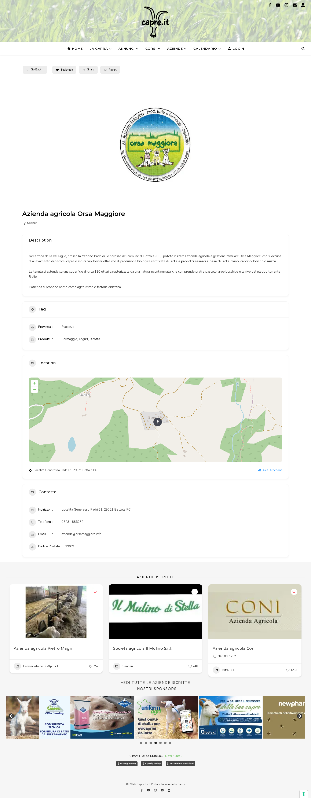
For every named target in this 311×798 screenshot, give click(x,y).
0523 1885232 (72, 522)
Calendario (205, 49)
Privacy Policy (128, 763)
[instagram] (287, 5)
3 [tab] (151, 743)
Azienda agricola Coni (234, 648)
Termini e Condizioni (182, 763)
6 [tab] (165, 743)
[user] (303, 5)
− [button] (34, 389)
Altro (225, 670)
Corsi (151, 49)
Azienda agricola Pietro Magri (43, 648)
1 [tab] (141, 743)
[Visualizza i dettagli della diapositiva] (88, 717)
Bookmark (67, 69)
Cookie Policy (153, 763)
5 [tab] (160, 743)
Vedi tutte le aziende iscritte (155, 683)
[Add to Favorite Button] (95, 592)
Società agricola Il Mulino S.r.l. (142, 648)
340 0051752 (227, 656)
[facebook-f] (270, 5)
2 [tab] (146, 743)
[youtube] (279, 5)
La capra (98, 49)
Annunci (126, 49)
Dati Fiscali (174, 756)
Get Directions (272, 470)
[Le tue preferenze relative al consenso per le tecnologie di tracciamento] (304, 794)
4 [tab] (155, 743)
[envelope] (295, 5)
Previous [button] (11, 716)
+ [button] (34, 383)
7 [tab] (170, 743)
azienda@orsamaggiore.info (81, 534)
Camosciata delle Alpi (37, 666)
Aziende (175, 49)
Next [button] (299, 716)
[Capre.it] (155, 22)
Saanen (32, 223)
